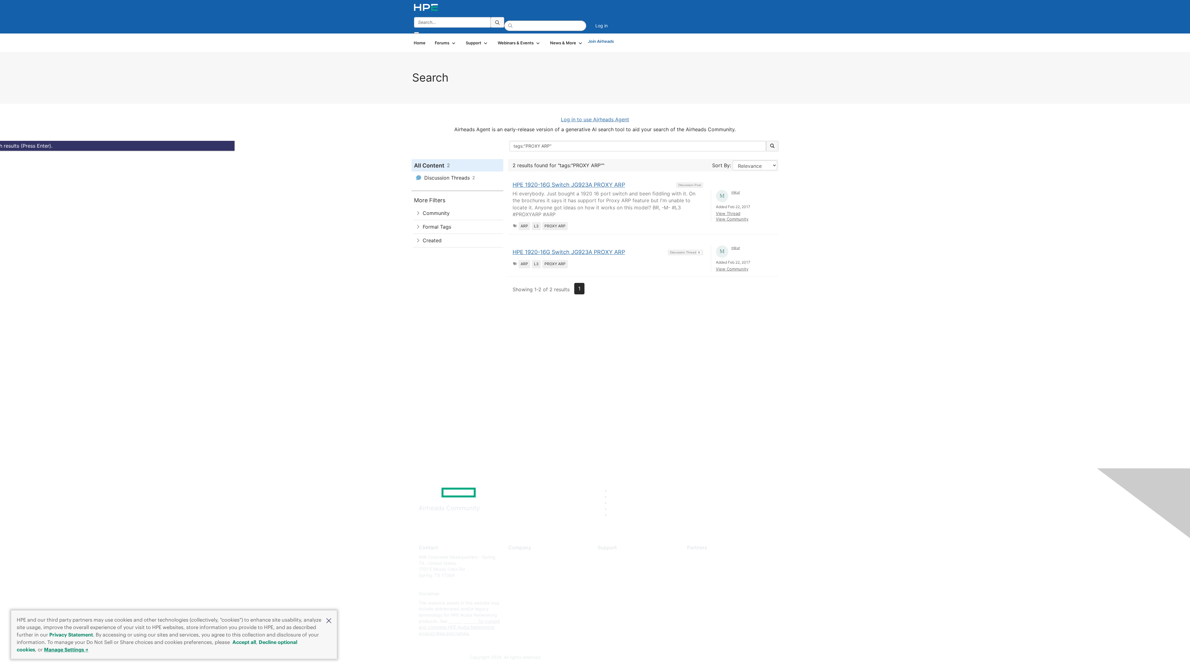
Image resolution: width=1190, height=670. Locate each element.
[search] (497, 22)
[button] (328, 620)
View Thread (728, 213)
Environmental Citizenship (534, 584)
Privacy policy (522, 593)
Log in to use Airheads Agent (595, 119)
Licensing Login (613, 593)
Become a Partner (705, 566)
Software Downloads (618, 584)
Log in (601, 25)
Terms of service (525, 602)
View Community (732, 219)
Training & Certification (620, 575)
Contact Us (519, 575)
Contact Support (614, 566)
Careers (516, 566)
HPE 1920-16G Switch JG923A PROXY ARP (569, 184)
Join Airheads (601, 41)
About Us (517, 557)
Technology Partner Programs (717, 584)
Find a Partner (701, 557)
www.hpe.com (462, 621)
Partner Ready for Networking (717, 575)
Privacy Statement (71, 635)
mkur (735, 192)
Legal (513, 612)
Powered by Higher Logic (684, 657)
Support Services (614, 557)
